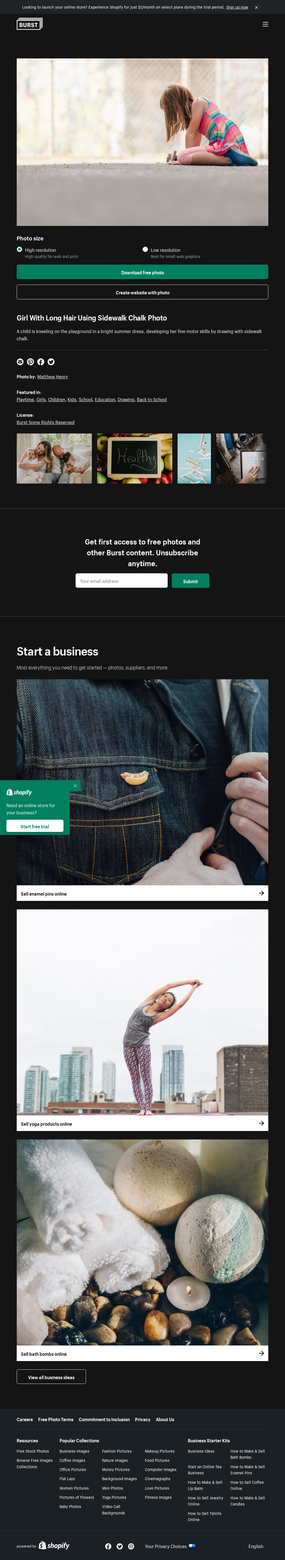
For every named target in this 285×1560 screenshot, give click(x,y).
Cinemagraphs (157, 1478)
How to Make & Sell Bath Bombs (247, 1454)
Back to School (152, 398)
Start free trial (35, 825)
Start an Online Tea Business (205, 1469)
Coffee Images (72, 1460)
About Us (165, 1418)
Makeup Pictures (160, 1451)
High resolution (40, 250)
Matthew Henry (52, 375)
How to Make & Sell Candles (247, 1500)
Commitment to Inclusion (104, 1418)
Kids (72, 398)
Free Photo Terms (55, 1418)
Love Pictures (157, 1488)
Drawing (126, 398)
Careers (25, 1418)
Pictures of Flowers (77, 1497)
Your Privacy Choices (166, 1545)
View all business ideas (51, 1376)
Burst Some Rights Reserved (46, 421)
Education (105, 398)
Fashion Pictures (117, 1451)
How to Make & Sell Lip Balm (205, 1485)
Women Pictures (74, 1488)
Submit (190, 580)
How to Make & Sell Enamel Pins (247, 1469)
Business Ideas (201, 1451)
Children (56, 398)
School (85, 398)
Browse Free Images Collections (35, 1463)
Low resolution (165, 250)
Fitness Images (158, 1497)
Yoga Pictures (114, 1497)
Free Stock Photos (33, 1451)
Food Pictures (157, 1460)
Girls (41, 398)
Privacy (143, 1418)
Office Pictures (73, 1469)
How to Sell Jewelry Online (205, 1500)
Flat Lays (67, 1478)
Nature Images (115, 1460)
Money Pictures (116, 1469)
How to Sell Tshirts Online (205, 1516)
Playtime (25, 398)
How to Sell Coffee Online (247, 1485)
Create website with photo (142, 291)
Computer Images (160, 1469)
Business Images (74, 1451)
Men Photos (112, 1488)
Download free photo (142, 271)
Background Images (119, 1478)
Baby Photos (70, 1506)
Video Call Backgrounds (113, 1509)
